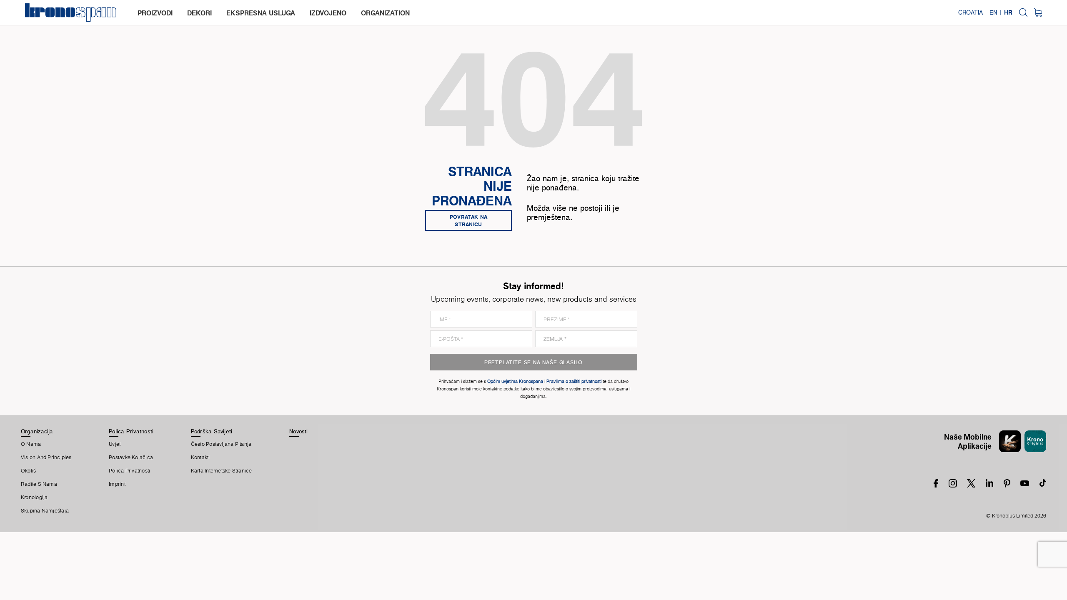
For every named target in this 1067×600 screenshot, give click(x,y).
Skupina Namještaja (45, 511)
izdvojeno (328, 13)
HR (1008, 12)
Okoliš (28, 471)
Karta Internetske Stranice (221, 471)
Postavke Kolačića (131, 457)
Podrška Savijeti (212, 431)
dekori (199, 13)
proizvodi (155, 13)
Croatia (970, 12)
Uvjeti (115, 444)
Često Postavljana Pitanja (221, 444)
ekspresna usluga (260, 13)
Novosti (298, 431)
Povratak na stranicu (468, 220)
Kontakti (200, 457)
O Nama (31, 444)
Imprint (117, 484)
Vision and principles (46, 457)
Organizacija (37, 431)
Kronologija (34, 497)
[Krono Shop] (1038, 12)
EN (993, 12)
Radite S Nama (39, 484)
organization (385, 13)
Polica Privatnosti (131, 431)
